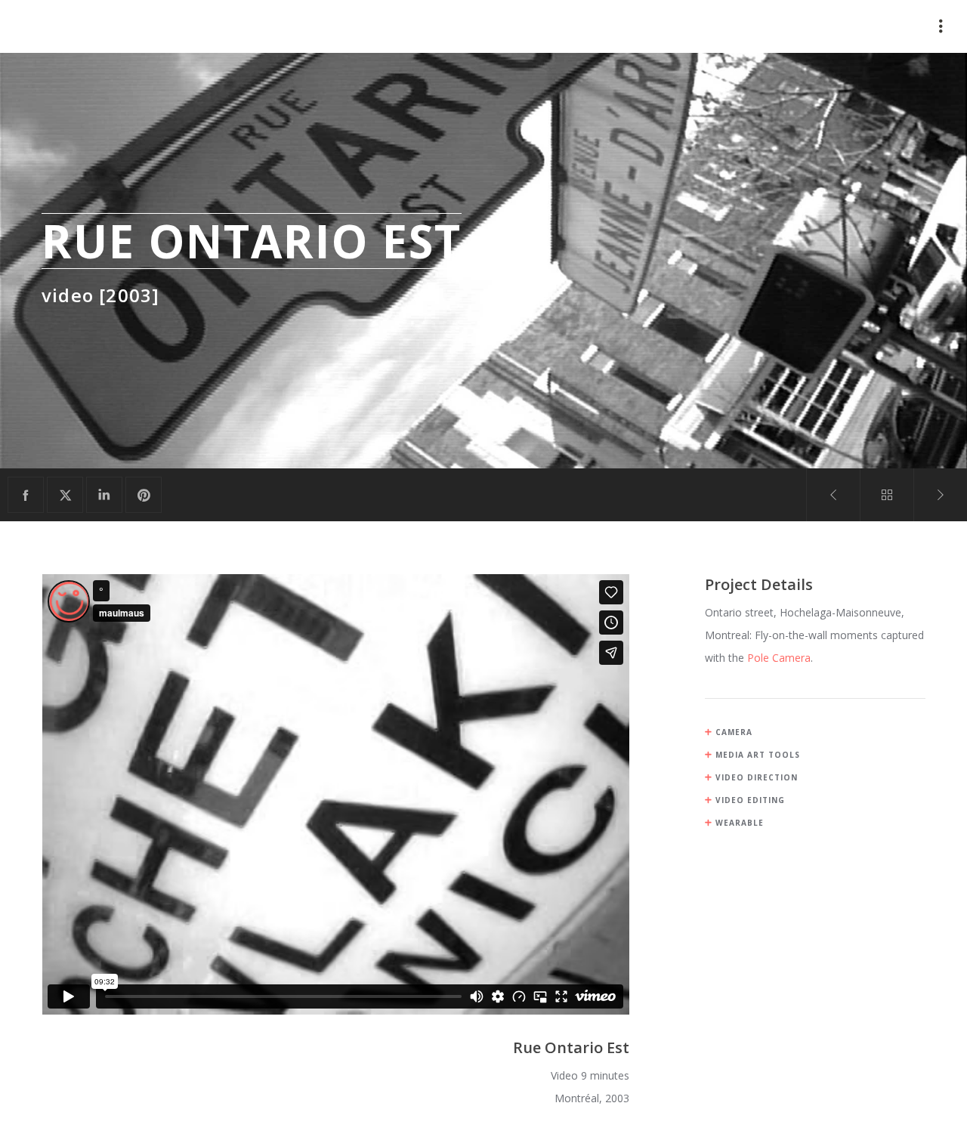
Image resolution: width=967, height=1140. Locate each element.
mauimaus (76, 26)
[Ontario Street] (26, 495)
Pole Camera (779, 657)
